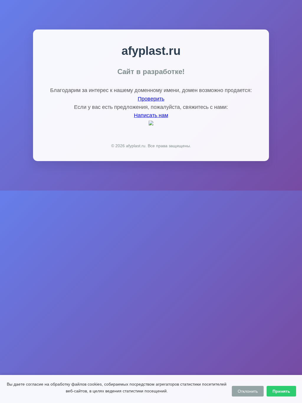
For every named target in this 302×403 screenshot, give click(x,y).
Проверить (151, 99)
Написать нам (151, 115)
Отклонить (248, 391)
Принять (281, 391)
